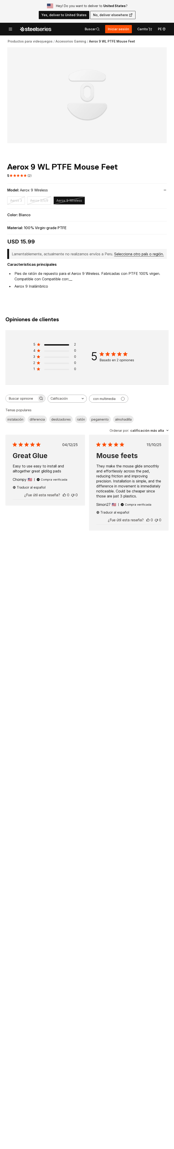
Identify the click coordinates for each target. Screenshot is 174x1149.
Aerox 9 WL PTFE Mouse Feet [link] (112, 41)
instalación (15, 419)
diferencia (37, 419)
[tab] (92, 29)
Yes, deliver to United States (64, 15)
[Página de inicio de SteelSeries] (35, 29)
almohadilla (123, 419)
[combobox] (67, 399)
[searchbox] (21, 398)
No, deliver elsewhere (110, 15)
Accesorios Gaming (71, 41)
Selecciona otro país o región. (139, 254)
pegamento (100, 419)
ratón (81, 419)
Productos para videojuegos (30, 41)
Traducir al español (31, 487)
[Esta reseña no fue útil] (72, 495)
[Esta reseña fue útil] (64, 495)
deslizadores (61, 419)
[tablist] (92, 29)
